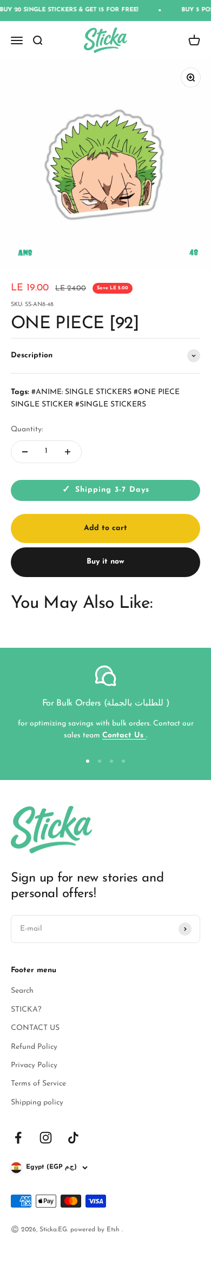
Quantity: (27, 429)
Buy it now (105, 562)
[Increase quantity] (67, 452)
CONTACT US (35, 1028)
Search (22, 991)
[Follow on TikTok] (73, 1137)
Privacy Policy (34, 1065)
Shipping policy (37, 1103)
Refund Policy (34, 1047)
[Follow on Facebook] (18, 1137)
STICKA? (26, 1010)
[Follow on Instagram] (45, 1137)
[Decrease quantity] (24, 452)
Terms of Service (38, 1084)
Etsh (114, 1229)
